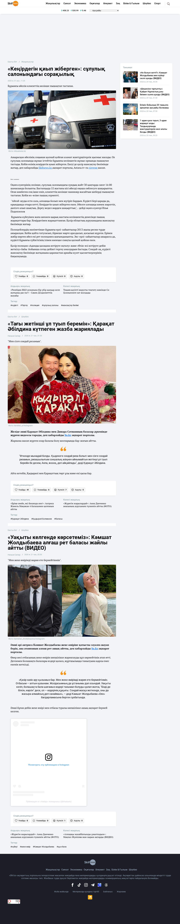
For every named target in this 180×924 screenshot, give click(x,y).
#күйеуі (14, 847)
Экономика (80, 3)
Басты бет (12, 62)
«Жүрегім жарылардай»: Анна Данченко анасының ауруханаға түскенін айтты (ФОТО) (87, 505)
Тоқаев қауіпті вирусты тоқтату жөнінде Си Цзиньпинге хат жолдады (86, 291)
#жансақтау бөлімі (69, 305)
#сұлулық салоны (50, 305)
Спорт (157, 3)
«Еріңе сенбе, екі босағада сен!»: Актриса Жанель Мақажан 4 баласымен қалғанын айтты (32, 506)
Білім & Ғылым (131, 3)
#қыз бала (62, 847)
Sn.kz (68, 435)
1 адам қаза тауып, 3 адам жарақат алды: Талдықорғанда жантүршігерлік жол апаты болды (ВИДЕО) (153, 126)
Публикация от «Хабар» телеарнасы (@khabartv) (48, 801)
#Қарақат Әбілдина (20, 519)
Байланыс (108, 891)
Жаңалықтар (53, 3)
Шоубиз (147, 3)
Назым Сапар (14, 336)
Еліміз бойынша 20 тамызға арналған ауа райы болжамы (154, 106)
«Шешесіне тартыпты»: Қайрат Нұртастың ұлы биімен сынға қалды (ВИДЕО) (154, 92)
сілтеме (93, 167)
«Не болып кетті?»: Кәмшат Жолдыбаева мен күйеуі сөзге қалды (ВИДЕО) (153, 75)
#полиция (34, 305)
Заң (118, 3)
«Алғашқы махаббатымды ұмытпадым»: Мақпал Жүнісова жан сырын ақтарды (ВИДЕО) (88, 836)
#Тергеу (24, 305)
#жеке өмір (25, 847)
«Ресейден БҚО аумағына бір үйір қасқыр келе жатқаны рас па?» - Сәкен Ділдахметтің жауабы (35, 292)
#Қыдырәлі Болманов (41, 519)
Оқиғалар (95, 3)
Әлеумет (107, 3)
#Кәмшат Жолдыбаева (43, 847)
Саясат (67, 3)
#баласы (58, 519)
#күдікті (14, 305)
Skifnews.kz (45, 167)
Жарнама (121, 891)
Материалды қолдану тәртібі (86, 891)
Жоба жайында (61, 891)
